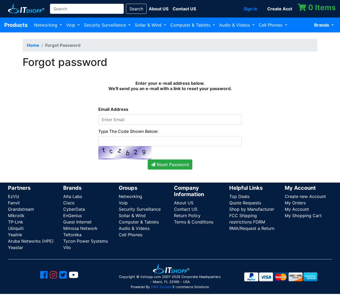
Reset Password (172, 164)
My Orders (295, 202)
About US (183, 202)
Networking (46, 25)
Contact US (185, 209)
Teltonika (72, 234)
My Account (297, 209)
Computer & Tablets (191, 25)
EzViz (13, 196)
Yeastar (15, 247)
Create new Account (305, 196)
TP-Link (15, 222)
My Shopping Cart (303, 215)
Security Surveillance (105, 25)
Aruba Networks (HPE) (31, 241)
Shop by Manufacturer (251, 209)
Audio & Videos (235, 25)
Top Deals (239, 196)
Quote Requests (245, 202)
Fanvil (14, 202)
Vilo (67, 247)
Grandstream (21, 209)
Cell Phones (271, 25)
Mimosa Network (80, 228)
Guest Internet (77, 222)
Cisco (69, 202)
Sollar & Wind (149, 25)
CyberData (74, 209)
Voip (71, 25)
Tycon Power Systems (85, 241)
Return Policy (187, 215)
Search (136, 8)
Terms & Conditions (193, 222)
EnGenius (72, 215)
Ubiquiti (16, 228)
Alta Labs (72, 196)
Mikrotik (16, 215)
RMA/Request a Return (251, 228)
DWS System (161, 287)
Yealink (15, 234)
